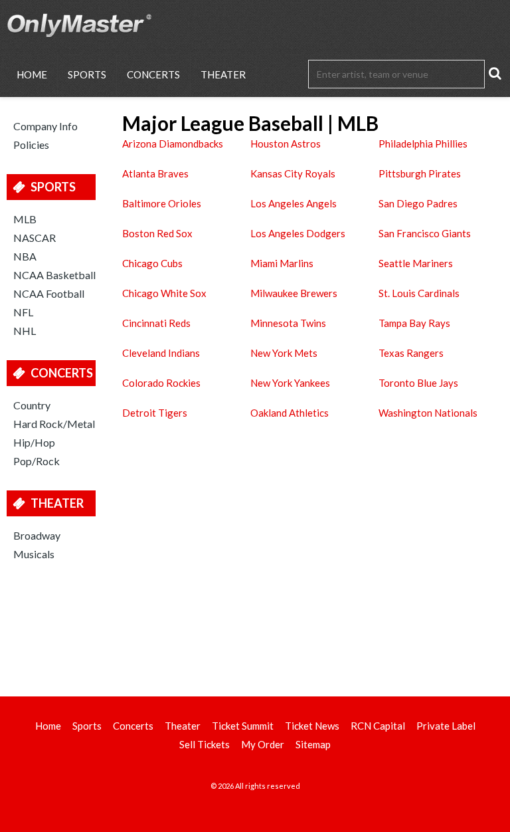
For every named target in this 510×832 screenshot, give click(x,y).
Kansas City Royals (292, 173)
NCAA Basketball (54, 274)
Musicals (33, 554)
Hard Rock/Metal (54, 423)
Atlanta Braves (155, 173)
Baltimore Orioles (161, 203)
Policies (31, 144)
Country (31, 405)
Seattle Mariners (416, 263)
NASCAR (34, 237)
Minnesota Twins (288, 323)
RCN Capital (378, 726)
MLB (25, 219)
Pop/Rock (36, 461)
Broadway (36, 535)
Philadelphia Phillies (423, 144)
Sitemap (313, 744)
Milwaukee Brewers (293, 293)
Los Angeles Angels (293, 203)
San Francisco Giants (425, 233)
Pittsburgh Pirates (420, 173)
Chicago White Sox (164, 293)
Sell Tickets (204, 744)
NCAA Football (48, 293)
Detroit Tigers (154, 413)
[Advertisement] (255, 627)
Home (32, 74)
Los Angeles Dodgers (297, 233)
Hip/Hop (34, 442)
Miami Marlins (281, 263)
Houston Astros (285, 144)
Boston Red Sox (157, 233)
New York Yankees (290, 383)
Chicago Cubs (152, 263)
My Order (262, 744)
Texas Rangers (411, 353)
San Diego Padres (418, 203)
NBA (25, 256)
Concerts (153, 74)
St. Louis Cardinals (419, 293)
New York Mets (283, 353)
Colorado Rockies (161, 383)
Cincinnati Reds (156, 323)
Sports (87, 74)
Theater (223, 74)
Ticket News (312, 726)
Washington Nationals (428, 413)
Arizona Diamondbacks (172, 144)
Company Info (45, 126)
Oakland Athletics (289, 413)
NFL (23, 312)
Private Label (445, 726)
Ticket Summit (243, 726)
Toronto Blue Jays (418, 383)
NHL (24, 330)
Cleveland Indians (161, 353)
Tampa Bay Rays (414, 323)
